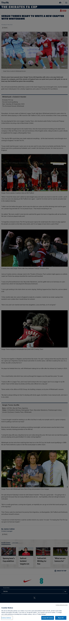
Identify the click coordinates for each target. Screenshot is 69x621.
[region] (34, 612)
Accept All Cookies (47, 617)
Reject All (60, 617)
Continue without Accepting (62, 605)
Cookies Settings (6, 617)
